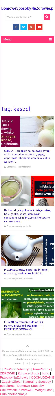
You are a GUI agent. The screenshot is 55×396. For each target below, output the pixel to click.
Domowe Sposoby (30, 385)
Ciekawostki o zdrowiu (16, 390)
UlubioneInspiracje (13, 394)
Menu (7, 39)
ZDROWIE (7, 373)
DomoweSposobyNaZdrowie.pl (27, 8)
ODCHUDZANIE (42, 377)
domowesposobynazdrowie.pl (20, 278)
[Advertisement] (27, 74)
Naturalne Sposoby (37, 381)
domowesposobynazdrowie (19, 167)
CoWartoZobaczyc (17, 369)
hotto (45, 373)
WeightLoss (43, 390)
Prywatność (37, 363)
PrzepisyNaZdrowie (14, 377)
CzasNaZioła (11, 381)
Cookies (18, 363)
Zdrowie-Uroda (28, 373)
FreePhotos (41, 369)
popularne (7, 385)
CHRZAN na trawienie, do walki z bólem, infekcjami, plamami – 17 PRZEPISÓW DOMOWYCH (24, 325)
